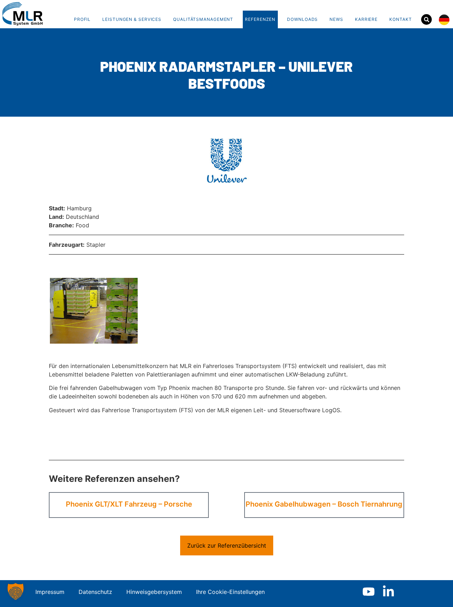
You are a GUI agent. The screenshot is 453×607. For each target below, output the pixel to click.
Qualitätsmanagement (203, 19)
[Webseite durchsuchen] (426, 19)
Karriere (366, 19)
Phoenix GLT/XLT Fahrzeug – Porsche (129, 504)
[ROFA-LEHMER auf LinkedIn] (388, 591)
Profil (82, 19)
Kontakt (400, 19)
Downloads (302, 19)
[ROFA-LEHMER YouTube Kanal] (368, 591)
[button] (15, 591)
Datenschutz (95, 591)
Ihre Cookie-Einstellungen (230, 591)
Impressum (49, 591)
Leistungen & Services (131, 19)
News (336, 19)
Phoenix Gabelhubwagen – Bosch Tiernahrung (324, 504)
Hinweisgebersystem (154, 591)
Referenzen (260, 19)
